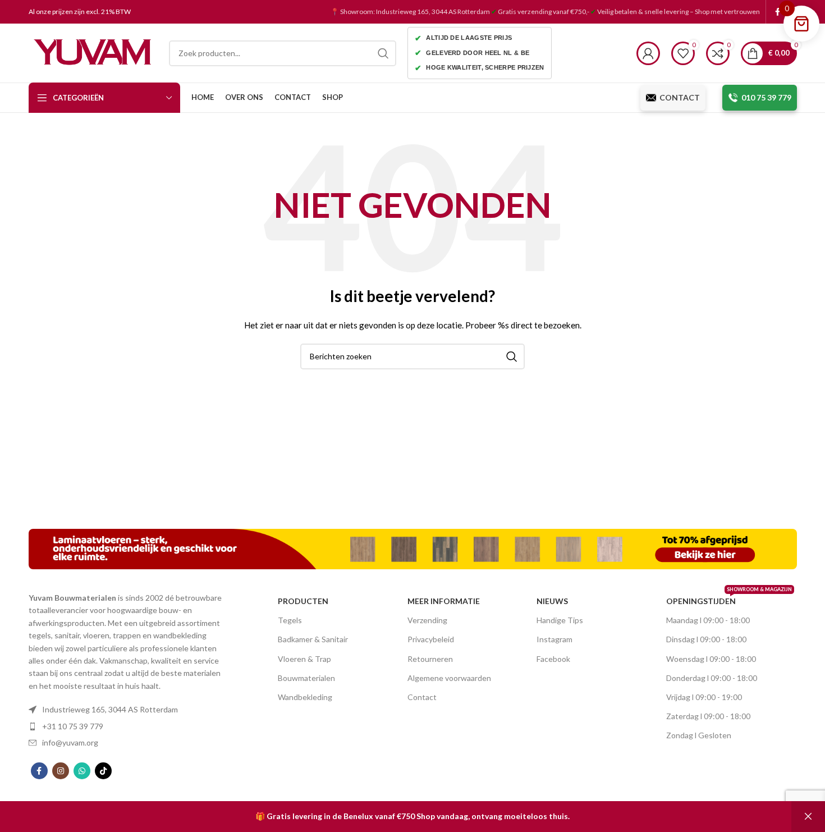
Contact (422, 697)
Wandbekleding (305, 697)
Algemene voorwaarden (449, 678)
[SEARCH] (383, 53)
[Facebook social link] (777, 11)
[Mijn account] (648, 53)
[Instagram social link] (60, 770)
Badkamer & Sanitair (313, 639)
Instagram (554, 639)
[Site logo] (93, 52)
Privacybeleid (430, 639)
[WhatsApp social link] (82, 770)
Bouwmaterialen (306, 678)
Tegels (290, 620)
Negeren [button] (808, 816)
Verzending (427, 620)
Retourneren (430, 659)
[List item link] (129, 709)
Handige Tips (560, 620)
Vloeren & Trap (304, 659)
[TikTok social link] (103, 770)
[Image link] (413, 548)
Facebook (553, 659)
